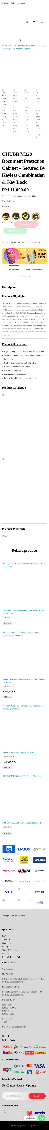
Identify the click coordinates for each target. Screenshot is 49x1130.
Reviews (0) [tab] (26, 276)
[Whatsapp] (41, 1117)
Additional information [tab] (32, 270)
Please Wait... (26, 224)
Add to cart (7, 697)
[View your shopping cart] (34, 22)
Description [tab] (14, 270)
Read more (7, 624)
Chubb (27, 242)
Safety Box (35, 242)
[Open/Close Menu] (42, 22)
